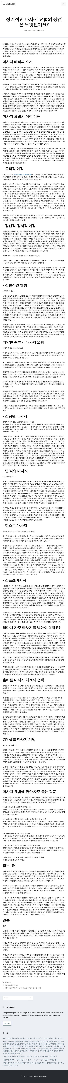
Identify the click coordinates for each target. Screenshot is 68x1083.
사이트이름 (9, 4)
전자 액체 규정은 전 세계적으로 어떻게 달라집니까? (23, 988)
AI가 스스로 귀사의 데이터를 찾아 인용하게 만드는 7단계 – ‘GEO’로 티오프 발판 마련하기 (33, 1038)
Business (8, 982)
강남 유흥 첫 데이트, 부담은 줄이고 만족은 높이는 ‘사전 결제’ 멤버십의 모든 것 (30, 1056)
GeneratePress (43, 1076)
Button (7, 1023)
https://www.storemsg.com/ (22, 174)
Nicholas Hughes (29, 30)
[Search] (30, 998)
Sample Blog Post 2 (11, 985)
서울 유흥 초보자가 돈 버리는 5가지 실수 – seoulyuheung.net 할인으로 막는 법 (29, 1060)
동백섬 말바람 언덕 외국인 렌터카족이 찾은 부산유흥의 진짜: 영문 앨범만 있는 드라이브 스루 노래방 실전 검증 (33, 1064)
